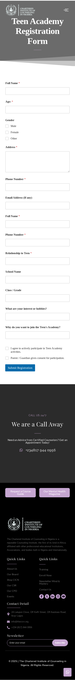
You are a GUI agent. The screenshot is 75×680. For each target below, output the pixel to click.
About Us (12, 568)
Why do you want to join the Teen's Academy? (32, 327)
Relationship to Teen (18, 253)
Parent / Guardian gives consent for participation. (37, 358)
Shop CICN (13, 579)
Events (10, 596)
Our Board (12, 574)
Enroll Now (45, 575)
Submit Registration (20, 367)
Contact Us (45, 589)
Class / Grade (13, 290)
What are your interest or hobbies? (26, 308)
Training (43, 569)
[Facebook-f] (41, 596)
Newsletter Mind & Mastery (49, 582)
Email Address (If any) (18, 197)
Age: (9, 101)
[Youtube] (63, 596)
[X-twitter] (47, 596)
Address (11, 147)
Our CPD (12, 590)
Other (14, 138)
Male (13, 126)
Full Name (12, 83)
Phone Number (15, 179)
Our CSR (11, 585)
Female (15, 132)
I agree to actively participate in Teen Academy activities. (36, 350)
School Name (13, 271)
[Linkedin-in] (52, 596)
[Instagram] (58, 596)
